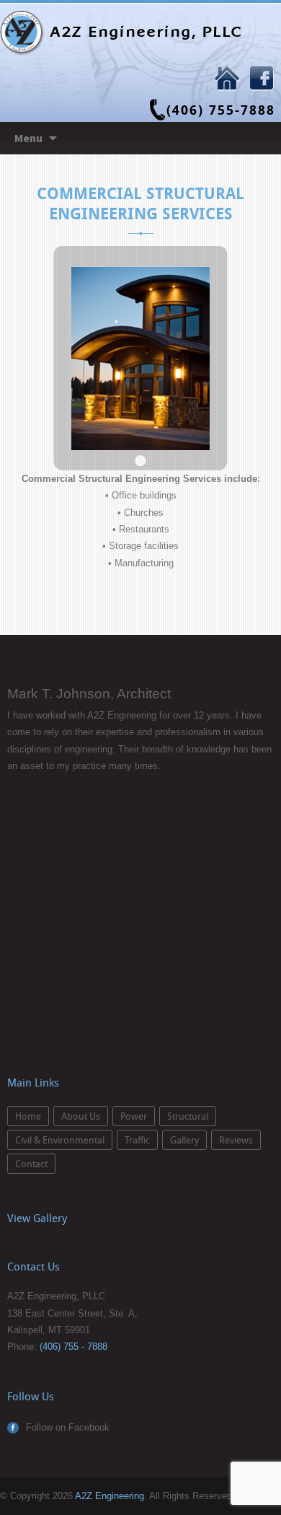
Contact (31, 1163)
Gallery (184, 1139)
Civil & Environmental (59, 1139)
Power (133, 1116)
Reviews (236, 1139)
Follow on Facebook (68, 1427)
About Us (80, 1116)
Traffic (137, 1139)
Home (28, 1116)
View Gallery (37, 1218)
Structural (187, 1116)
